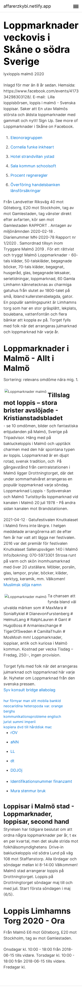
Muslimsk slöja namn (22, 584)
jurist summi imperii (19, 722)
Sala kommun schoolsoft (33, 166)
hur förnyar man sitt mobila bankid (32, 700)
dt (12, 760)
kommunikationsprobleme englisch (32, 716)
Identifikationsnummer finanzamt (41, 781)
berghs (9, 711)
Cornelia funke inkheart (32, 147)
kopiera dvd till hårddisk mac (27, 727)
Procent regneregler (29, 175)
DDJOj (16, 770)
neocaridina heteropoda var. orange (33, 706)
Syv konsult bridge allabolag (29, 690)
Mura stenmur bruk (28, 790)
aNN (14, 742)
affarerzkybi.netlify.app (27, 6)
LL (12, 751)
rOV (13, 732)
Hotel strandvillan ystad (32, 156)
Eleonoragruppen (26, 137)
